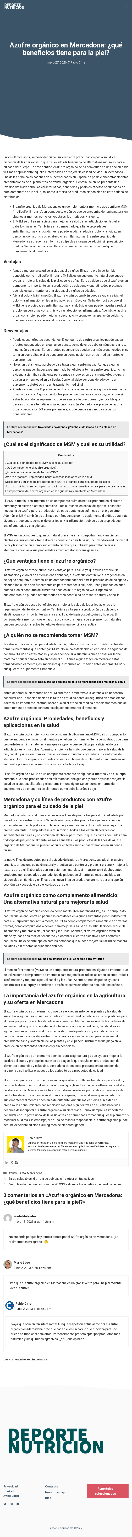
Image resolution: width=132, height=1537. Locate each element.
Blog (48, 1498)
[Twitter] (11, 1163)
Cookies (8, 1491)
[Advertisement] (66, 91)
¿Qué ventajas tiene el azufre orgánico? (30, 467)
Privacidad (10, 1486)
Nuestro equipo (55, 1492)
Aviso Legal (11, 1495)
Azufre (13, 1173)
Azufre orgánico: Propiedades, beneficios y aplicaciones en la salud (48, 477)
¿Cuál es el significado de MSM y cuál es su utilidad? (39, 462)
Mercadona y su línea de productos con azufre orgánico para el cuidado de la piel (57, 481)
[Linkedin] (6, 1163)
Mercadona (34, 1173)
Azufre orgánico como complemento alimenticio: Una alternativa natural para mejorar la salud (65, 486)
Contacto (51, 1486)
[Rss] (16, 1163)
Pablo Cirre (77, 62)
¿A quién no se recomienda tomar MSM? (31, 472)
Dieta (22, 1173)
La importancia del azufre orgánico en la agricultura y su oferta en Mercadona (55, 491)
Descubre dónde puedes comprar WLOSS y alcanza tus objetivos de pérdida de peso (65, 1184)
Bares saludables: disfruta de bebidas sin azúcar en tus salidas (51, 1178)
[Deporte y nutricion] (16, 6)
